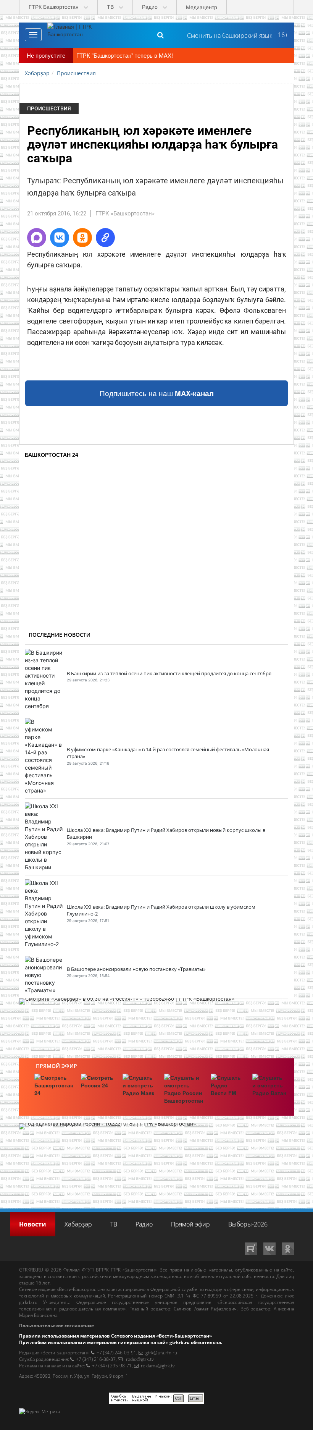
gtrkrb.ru (28, 1302)
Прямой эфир (56, 1065)
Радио (144, 1224)
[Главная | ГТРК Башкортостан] (76, 35)
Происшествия (49, 108)
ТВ (113, 1224)
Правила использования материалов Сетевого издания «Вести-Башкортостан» (115, 1336)
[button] (36, 237)
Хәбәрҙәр (78, 1224)
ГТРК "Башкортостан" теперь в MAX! (124, 55)
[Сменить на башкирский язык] (226, 35)
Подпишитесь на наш (157, 393)
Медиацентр (201, 7)
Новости (32, 1224)
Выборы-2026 (248, 1224)
